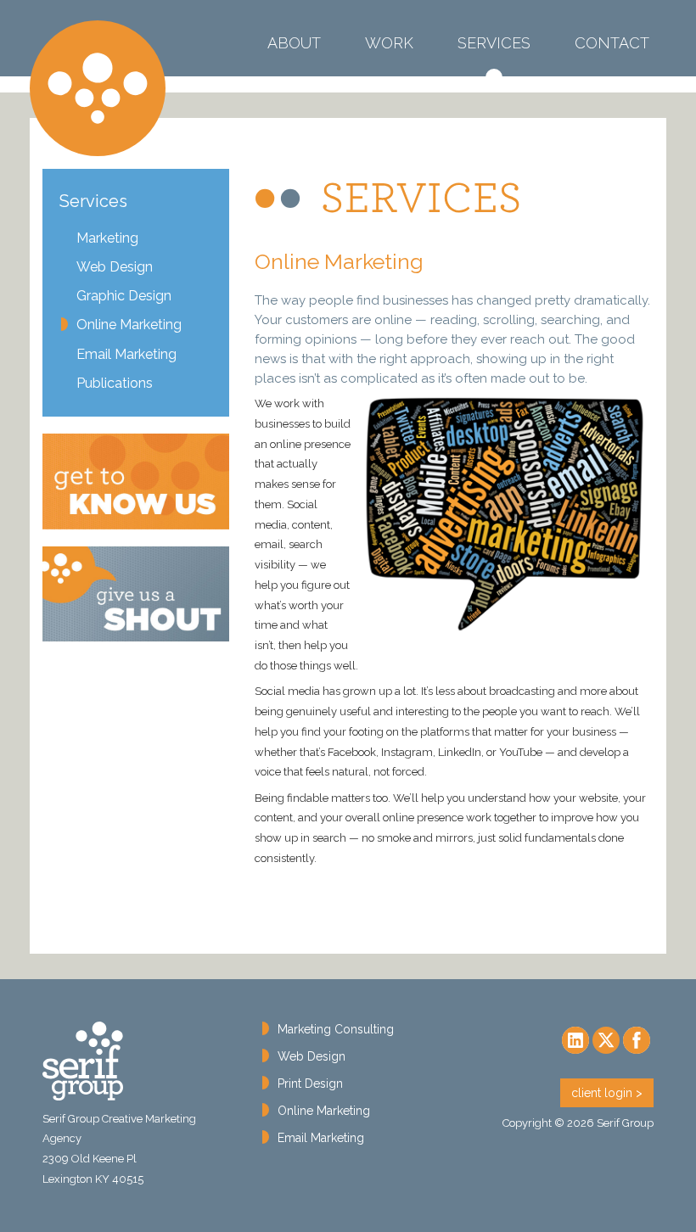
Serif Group (98, 88)
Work (389, 43)
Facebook (636, 1040)
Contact (612, 43)
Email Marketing (126, 354)
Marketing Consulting (336, 1029)
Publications (114, 383)
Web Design (114, 267)
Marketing (107, 238)
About (294, 43)
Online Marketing (129, 324)
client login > (607, 1093)
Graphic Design (123, 296)
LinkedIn (575, 1040)
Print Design (310, 1083)
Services (494, 62)
